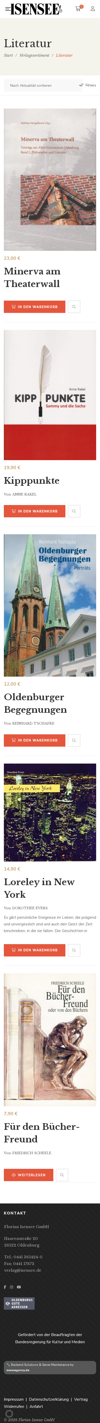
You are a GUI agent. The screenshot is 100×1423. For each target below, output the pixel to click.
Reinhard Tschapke (33, 723)
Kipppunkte (31, 480)
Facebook (60, 7)
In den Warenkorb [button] (38, 307)
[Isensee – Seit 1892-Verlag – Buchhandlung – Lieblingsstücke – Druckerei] (35, 9)
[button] (9, 1414)
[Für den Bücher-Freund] (50, 1039)
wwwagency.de (17, 1370)
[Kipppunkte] (50, 395)
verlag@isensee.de (22, 1270)
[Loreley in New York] (50, 813)
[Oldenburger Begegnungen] (50, 605)
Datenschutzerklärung (49, 1399)
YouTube (19, 1287)
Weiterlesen (32, 1175)
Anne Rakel (24, 494)
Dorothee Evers (30, 908)
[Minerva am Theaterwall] (50, 179)
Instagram (60, 11)
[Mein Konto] (93, 9)
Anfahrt (36, 1406)
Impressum (14, 1399)
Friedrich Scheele (31, 1153)
